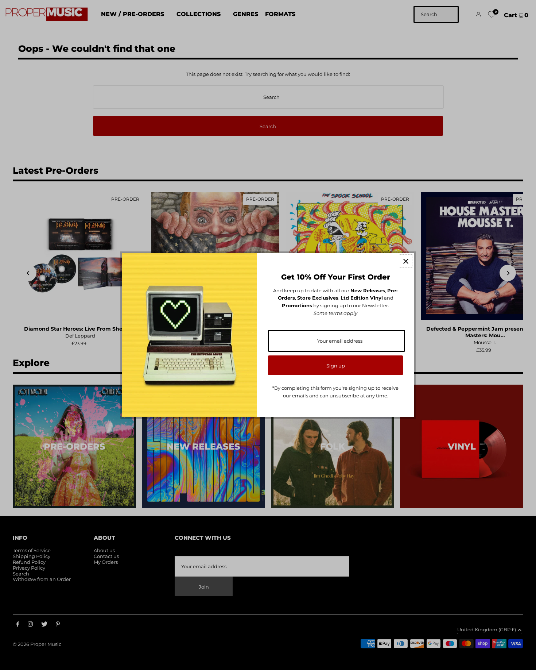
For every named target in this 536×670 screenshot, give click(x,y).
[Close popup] (405, 261)
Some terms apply (335, 313)
